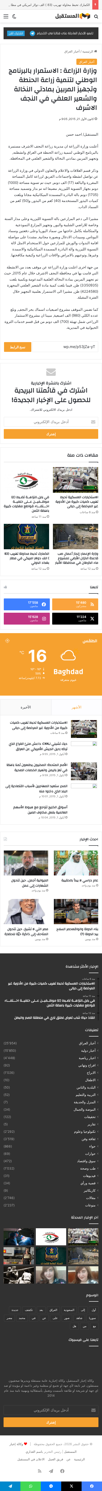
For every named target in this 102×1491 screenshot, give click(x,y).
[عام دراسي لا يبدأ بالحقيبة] (76, 863)
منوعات (90, 1205)
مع (94, 1326)
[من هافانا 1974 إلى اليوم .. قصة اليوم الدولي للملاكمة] (19, 1274)
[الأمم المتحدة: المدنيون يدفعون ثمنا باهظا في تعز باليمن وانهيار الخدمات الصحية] (84, 771)
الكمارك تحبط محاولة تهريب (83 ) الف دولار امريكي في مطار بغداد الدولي (27, 558)
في (34, 1318)
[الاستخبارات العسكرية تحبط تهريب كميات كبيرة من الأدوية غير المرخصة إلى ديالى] (75, 480)
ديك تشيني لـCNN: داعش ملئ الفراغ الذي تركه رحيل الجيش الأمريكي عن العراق (38, 746)
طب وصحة (88, 1168)
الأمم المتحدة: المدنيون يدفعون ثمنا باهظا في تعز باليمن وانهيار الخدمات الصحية (36, 767)
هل (74, 1326)
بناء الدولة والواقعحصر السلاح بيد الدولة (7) (77, 931)
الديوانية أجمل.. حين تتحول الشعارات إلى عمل (29, 883)
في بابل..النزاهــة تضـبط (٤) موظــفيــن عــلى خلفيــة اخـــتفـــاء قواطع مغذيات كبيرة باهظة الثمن (26, 504)
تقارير (92, 1124)
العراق (53, 1310)
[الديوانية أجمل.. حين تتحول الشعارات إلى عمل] (26, 863)
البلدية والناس (86, 1087)
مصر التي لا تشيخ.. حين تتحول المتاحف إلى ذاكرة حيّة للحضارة (26, 931)
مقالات (91, 1198)
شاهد (79, 1318)
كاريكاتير (90, 1190)
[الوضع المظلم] (14, 18)
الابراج (91, 1073)
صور (67, 1318)
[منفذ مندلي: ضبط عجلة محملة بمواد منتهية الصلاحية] (19, 1255)
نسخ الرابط (17, 347)
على (55, 1318)
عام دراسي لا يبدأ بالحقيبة (79, 880)
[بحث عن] (96, 18)
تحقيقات (90, 1117)
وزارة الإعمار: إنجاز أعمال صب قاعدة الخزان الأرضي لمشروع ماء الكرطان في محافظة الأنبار (76, 558)
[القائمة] (6, 18)
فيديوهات (89, 1176)
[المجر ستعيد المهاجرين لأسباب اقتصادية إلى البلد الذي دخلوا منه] (84, 792)
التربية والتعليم (86, 1095)
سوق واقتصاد (86, 1161)
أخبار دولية (88, 1050)
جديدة (15, 1310)
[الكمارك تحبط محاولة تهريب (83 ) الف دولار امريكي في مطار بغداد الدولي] (26, 537)
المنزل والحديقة (85, 1102)
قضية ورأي (88, 1183)
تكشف (29, 1310)
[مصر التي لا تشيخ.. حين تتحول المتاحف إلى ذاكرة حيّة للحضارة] (26, 911)
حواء (92, 1146)
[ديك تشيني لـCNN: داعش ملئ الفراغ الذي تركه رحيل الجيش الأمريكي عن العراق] (84, 750)
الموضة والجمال (85, 1109)
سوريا (92, 1318)
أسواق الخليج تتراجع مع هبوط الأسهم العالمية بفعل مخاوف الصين (40, 810)
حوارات (90, 1154)
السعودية (69, 1310)
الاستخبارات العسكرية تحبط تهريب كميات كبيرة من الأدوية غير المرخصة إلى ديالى (77, 501)
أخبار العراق (72, 51)
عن (44, 1318)
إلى (83, 1310)
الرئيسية (88, 51)
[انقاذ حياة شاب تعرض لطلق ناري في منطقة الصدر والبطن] (19, 1236)
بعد (41, 1310)
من (84, 1326)
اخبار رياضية (87, 1058)
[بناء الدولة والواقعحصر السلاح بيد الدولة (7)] (76, 911)
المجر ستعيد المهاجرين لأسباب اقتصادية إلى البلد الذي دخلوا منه (36, 788)
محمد (22, 1318)
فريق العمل (55, 1459)
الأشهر (76, 707)
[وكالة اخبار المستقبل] (71, 16)
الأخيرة (26, 707)
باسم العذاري (34, 1451)
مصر (9, 1318)
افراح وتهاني (87, 1065)
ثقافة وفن (89, 1139)
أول (94, 1310)
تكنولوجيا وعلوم (85, 1131)
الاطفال (90, 1080)
